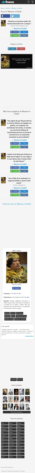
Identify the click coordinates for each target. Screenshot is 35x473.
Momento (19, 457)
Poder (2, 438)
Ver (2, 444)
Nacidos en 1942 (9, 319)
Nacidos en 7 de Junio (20, 319)
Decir (18, 441)
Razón (3, 457)
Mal (2, 448)
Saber (18, 444)
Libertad (19, 438)
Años (2, 451)
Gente (10, 432)
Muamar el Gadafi (16, 8)
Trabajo (19, 451)
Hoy (10, 454)
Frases (2, 8)
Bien (10, 429)
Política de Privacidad (13, 471)
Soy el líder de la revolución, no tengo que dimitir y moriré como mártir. (19, 180)
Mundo (19, 423)
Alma (10, 451)
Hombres (3, 429)
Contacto (22, 471)
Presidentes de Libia (21, 316)
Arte (10, 448)
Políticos (13, 313)
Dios (2, 432)
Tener (18, 432)
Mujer (11, 438)
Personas (11, 441)
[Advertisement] (17, 88)
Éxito (10, 423)
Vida (2, 423)
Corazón (11, 444)
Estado (19, 454)
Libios (13, 316)
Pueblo (11, 457)
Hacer (18, 426)
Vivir (2, 441)
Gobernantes (19, 313)
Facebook (3, 471)
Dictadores (7, 316)
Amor (10, 426)
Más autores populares (16, 412)
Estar (18, 435)
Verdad (3, 435)
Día (10, 435)
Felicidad (19, 448)
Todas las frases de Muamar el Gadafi (17, 204)
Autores (8, 8)
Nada (2, 426)
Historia (3, 454)
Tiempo (19, 429)
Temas (20, 379)
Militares (7, 313)
